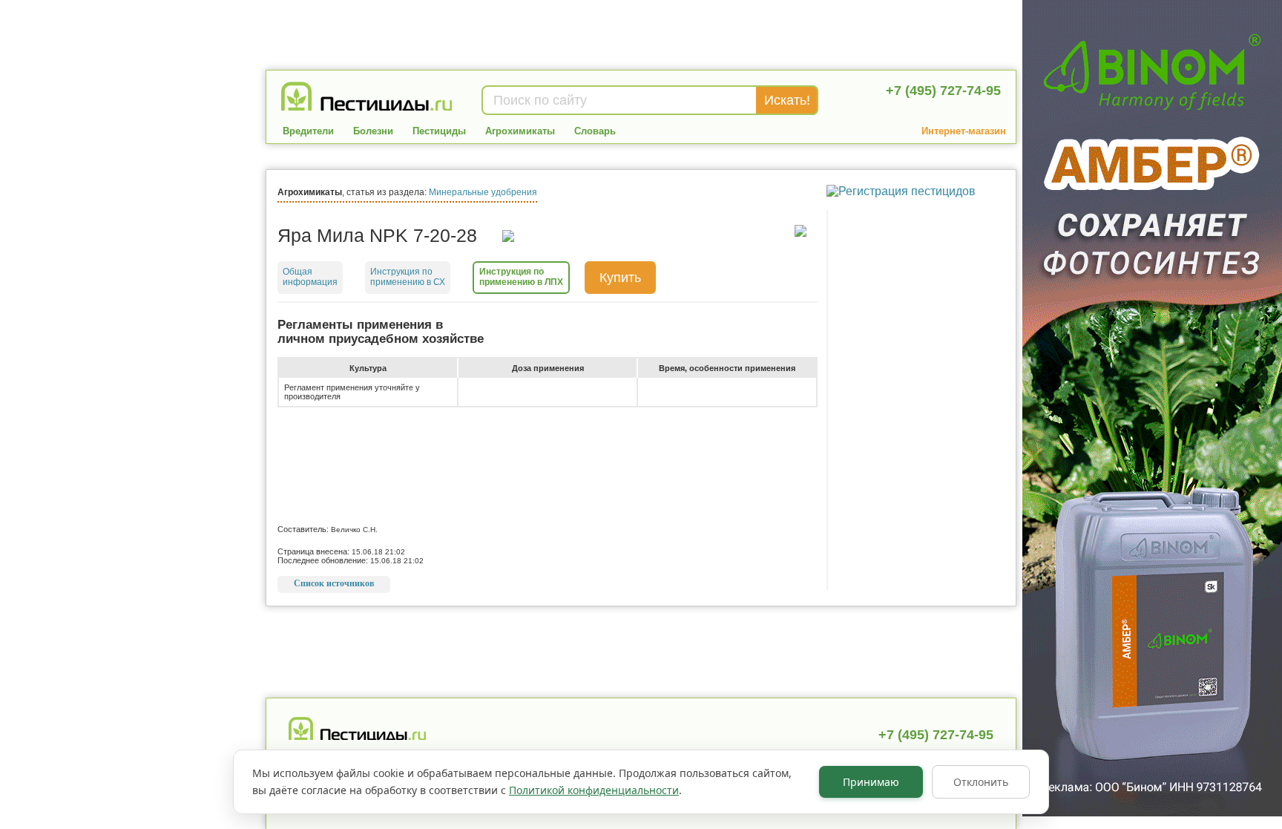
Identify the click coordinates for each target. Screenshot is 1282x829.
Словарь (595, 131)
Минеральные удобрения (483, 192)
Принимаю (871, 782)
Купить (620, 277)
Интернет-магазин (963, 131)
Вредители (308, 131)
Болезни (373, 131)
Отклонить (980, 782)
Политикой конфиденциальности (594, 790)
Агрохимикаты (520, 131)
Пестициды (439, 131)
